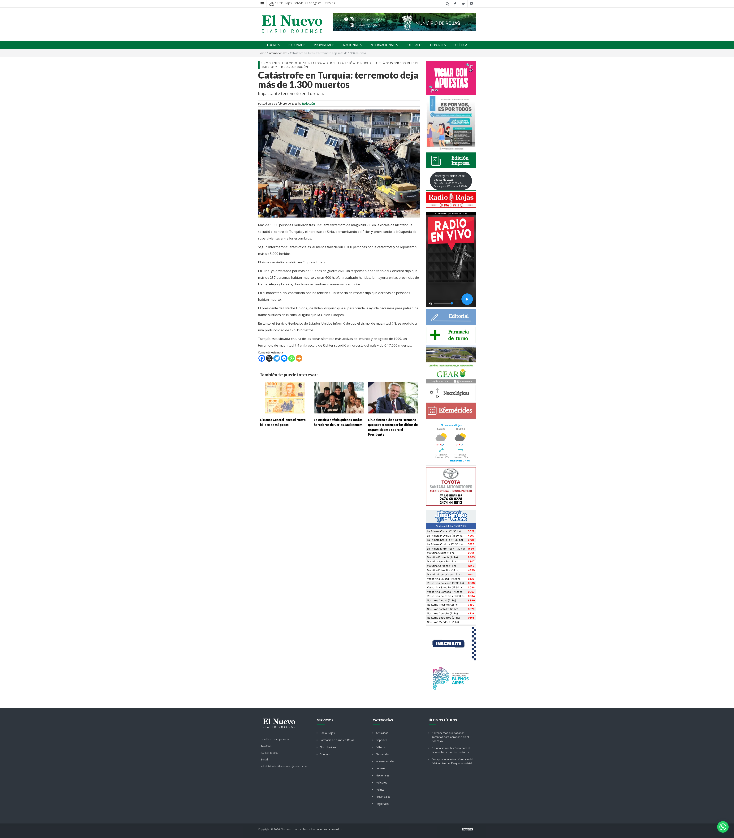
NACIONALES (352, 45)
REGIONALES (297, 45)
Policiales (381, 782)
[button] (723, 827)
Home (262, 53)
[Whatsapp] (291, 358)
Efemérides (383, 754)
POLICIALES (414, 45)
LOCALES (273, 45)
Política (380, 789)
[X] (269, 358)
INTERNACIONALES (384, 45)
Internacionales (278, 53)
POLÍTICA (460, 45)
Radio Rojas (327, 733)
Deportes (381, 740)
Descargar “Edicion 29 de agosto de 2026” (450, 181)
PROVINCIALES (324, 45)
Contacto (325, 754)
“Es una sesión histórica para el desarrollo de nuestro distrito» (451, 750)
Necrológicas (328, 747)
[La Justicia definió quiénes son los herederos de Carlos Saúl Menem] (339, 397)
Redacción (308, 103)
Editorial (381, 747)
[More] (299, 358)
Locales (380, 768)
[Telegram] (276, 358)
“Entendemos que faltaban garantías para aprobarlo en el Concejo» (450, 737)
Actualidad (382, 733)
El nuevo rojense (291, 829)
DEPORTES (438, 45)
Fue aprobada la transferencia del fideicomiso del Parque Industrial (452, 761)
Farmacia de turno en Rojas (337, 740)
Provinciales (383, 796)
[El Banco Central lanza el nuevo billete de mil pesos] (285, 397)
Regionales (382, 804)
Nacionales (382, 775)
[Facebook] (261, 358)
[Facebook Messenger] (284, 358)
